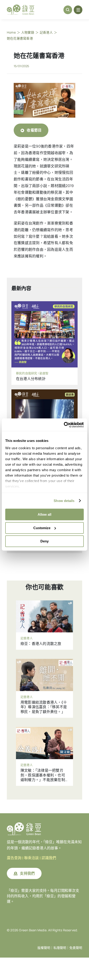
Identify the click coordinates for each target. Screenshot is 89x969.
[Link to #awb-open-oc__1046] (67, 9)
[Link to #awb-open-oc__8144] (78, 9)
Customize (41, 528)
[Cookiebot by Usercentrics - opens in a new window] (64, 425)
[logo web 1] (20, 6)
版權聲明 (43, 948)
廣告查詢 (14, 857)
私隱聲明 (59, 948)
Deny (44, 541)
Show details (64, 501)
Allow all (44, 514)
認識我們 (49, 857)
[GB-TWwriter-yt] (44, 84)
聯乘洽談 (31, 857)
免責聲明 (75, 948)
